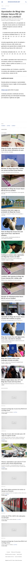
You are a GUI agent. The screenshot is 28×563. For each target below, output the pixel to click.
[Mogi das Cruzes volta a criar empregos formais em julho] (13, 350)
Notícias (3, 405)
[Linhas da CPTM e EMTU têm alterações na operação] (14, 505)
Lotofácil (13, 125)
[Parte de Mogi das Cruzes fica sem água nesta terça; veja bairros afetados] (13, 223)
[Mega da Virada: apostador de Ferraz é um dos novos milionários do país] (13, 140)
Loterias (8, 125)
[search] (26, 2)
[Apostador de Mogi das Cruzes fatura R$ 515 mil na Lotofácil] (13, 180)
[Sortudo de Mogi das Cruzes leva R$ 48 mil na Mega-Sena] (14, 397)
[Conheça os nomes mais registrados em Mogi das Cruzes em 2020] (13, 247)
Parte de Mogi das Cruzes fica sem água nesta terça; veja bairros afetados (12, 233)
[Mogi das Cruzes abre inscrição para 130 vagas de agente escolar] (14, 423)
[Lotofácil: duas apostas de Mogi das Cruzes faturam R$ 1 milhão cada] (13, 268)
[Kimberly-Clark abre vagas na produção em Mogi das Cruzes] (13, 202)
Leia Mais (15, 412)
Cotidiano (3, 8)
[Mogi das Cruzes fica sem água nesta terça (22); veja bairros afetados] (13, 329)
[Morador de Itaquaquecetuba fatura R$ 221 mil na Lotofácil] (13, 288)
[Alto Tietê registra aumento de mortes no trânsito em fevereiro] (14, 478)
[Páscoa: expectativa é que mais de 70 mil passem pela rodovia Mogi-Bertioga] (14, 450)
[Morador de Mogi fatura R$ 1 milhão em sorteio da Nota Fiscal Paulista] (13, 160)
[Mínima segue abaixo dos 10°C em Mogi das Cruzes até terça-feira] (13, 372)
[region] (14, 110)
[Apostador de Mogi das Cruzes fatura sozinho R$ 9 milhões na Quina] (13, 308)
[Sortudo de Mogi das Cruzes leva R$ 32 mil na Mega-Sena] (14, 530)
